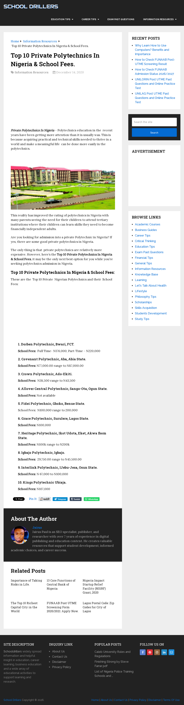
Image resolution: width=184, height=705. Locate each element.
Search (154, 132)
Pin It (33, 499)
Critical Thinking (145, 241)
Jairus (37, 527)
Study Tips (142, 319)
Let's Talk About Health (150, 285)
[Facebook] (143, 652)
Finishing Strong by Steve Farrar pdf (112, 664)
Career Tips (89, 19)
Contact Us (59, 656)
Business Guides (146, 230)
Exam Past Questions (120, 19)
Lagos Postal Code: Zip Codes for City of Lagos (98, 607)
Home (95, 700)
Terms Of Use (171, 700)
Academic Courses (147, 224)
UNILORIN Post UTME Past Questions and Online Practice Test (155, 84)
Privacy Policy (61, 667)
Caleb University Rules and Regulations (112, 654)
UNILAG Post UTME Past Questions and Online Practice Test (155, 98)
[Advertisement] (63, 102)
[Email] (171, 652)
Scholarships (143, 302)
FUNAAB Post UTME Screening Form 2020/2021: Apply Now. (63, 607)
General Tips (143, 263)
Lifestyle (141, 291)
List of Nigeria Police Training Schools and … (114, 674)
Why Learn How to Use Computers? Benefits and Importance (152, 50)
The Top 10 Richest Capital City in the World (24, 607)
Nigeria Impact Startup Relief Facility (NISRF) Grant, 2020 (94, 586)
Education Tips (60, 19)
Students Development (151, 313)
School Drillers (31, 6)
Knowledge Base (146, 274)
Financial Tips (144, 257)
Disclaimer (59, 662)
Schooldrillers (13, 651)
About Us (58, 651)
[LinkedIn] (164, 652)
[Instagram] (157, 652)
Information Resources (158, 19)
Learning (141, 280)
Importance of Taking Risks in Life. (26, 582)
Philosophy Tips (145, 296)
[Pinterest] (150, 652)
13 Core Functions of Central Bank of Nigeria (61, 584)
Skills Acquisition (146, 308)
